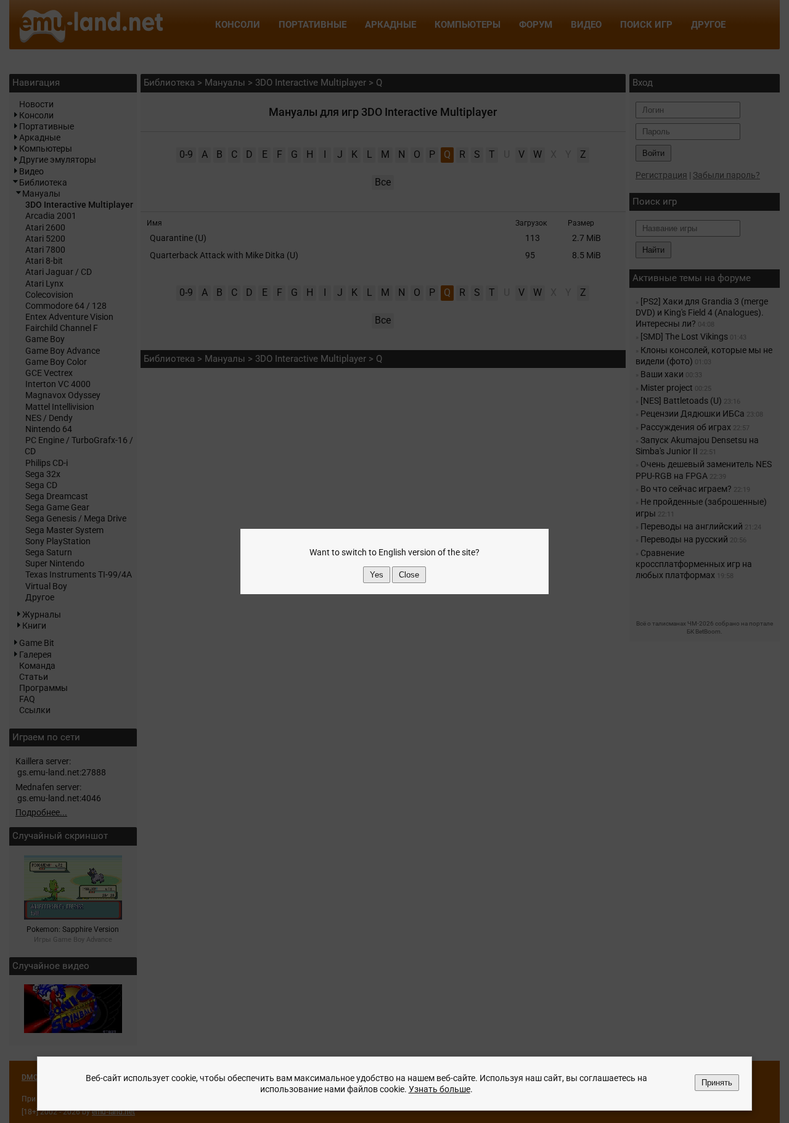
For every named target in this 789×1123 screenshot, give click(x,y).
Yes (376, 574)
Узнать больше (439, 1089)
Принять (716, 1082)
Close (409, 574)
